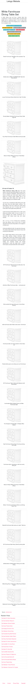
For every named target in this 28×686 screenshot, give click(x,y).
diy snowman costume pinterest (14, 31)
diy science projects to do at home (14, 25)
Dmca (4, 683)
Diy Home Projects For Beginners (9, 654)
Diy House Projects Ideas (7, 626)
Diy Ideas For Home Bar (7, 649)
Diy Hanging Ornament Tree (8, 628)
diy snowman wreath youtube (14, 33)
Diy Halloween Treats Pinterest (8, 664)
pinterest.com (9, 612)
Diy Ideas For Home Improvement (9, 641)
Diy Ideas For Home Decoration (8, 618)
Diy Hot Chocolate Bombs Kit (8, 657)
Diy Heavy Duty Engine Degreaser (9, 639)
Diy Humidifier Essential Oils (8, 651)
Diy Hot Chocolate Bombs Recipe (9, 659)
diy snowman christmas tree (19, 27)
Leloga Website (13, 1)
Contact (9, 683)
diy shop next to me (20, 29)
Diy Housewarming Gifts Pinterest (9, 633)
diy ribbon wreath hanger (14, 36)
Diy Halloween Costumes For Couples (10, 667)
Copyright (23, 683)
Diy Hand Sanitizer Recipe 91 (8, 620)
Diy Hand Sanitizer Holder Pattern (9, 636)
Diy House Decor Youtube (7, 646)
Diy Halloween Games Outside (8, 623)
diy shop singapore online (9, 29)
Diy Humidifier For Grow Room (8, 644)
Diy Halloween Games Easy (8, 631)
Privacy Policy (16, 683)
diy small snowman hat (7, 27)
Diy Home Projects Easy (7, 662)
